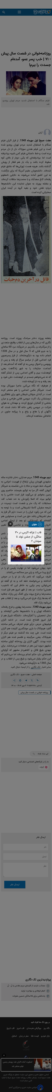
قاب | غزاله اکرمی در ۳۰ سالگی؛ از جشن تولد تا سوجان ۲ (28, 536)
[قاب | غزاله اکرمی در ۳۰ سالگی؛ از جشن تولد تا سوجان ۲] (26, 553)
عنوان (34, 524)
